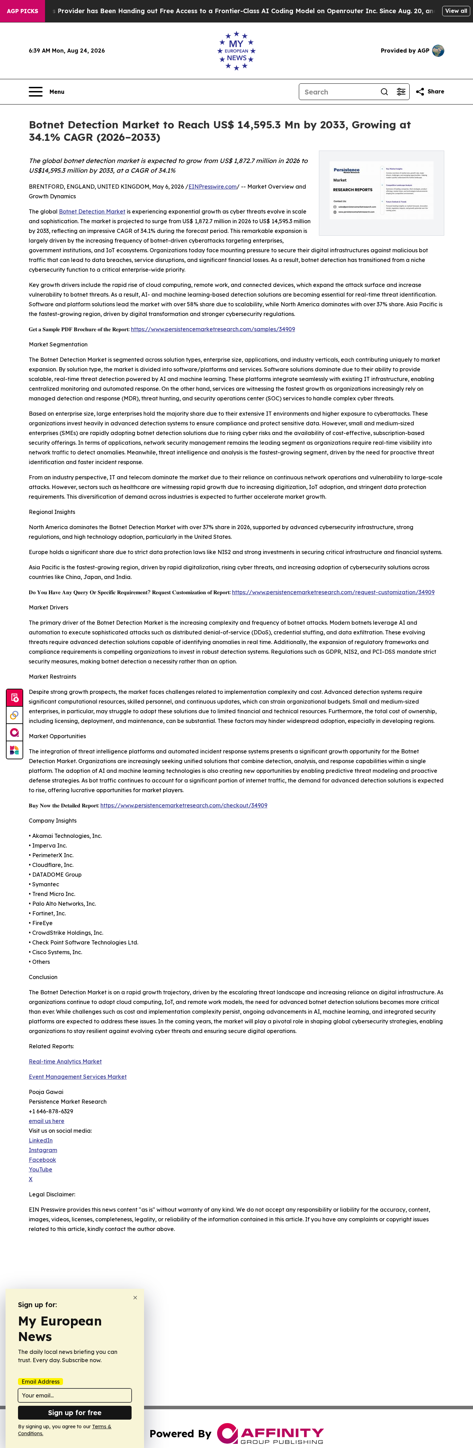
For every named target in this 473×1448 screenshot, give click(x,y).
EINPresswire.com (212, 186)
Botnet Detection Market (92, 211)
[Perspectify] (15, 715)
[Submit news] (15, 698)
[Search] (384, 92)
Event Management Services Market (78, 1076)
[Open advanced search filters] (401, 92)
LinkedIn (41, 1140)
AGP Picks (22, 11)
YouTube (40, 1169)
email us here (46, 1120)
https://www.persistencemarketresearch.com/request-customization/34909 (333, 592)
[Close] (135, 1297)
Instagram (43, 1150)
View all (456, 10)
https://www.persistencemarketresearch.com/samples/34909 (213, 329)
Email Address (40, 1381)
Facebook (42, 1159)
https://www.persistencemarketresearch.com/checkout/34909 (183, 805)
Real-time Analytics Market (65, 1061)
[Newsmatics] (15, 750)
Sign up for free (74, 1412)
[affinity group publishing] (15, 732)
